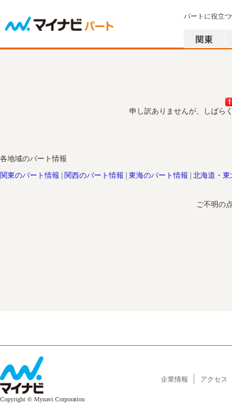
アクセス (214, 379)
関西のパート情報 (94, 175)
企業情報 (174, 379)
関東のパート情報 (29, 175)
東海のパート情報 (158, 175)
